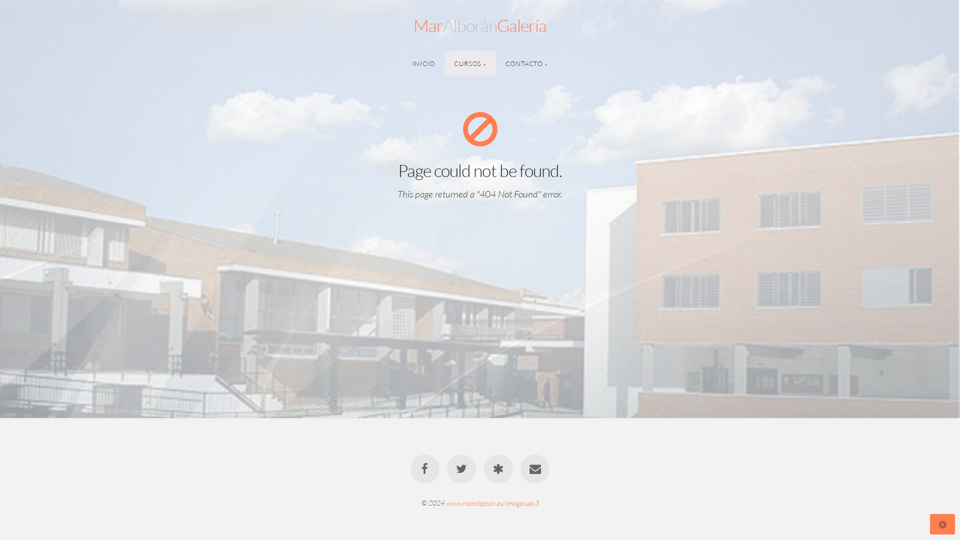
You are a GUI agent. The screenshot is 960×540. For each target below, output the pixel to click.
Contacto (524, 64)
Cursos (468, 64)
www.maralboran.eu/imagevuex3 (492, 502)
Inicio (423, 64)
